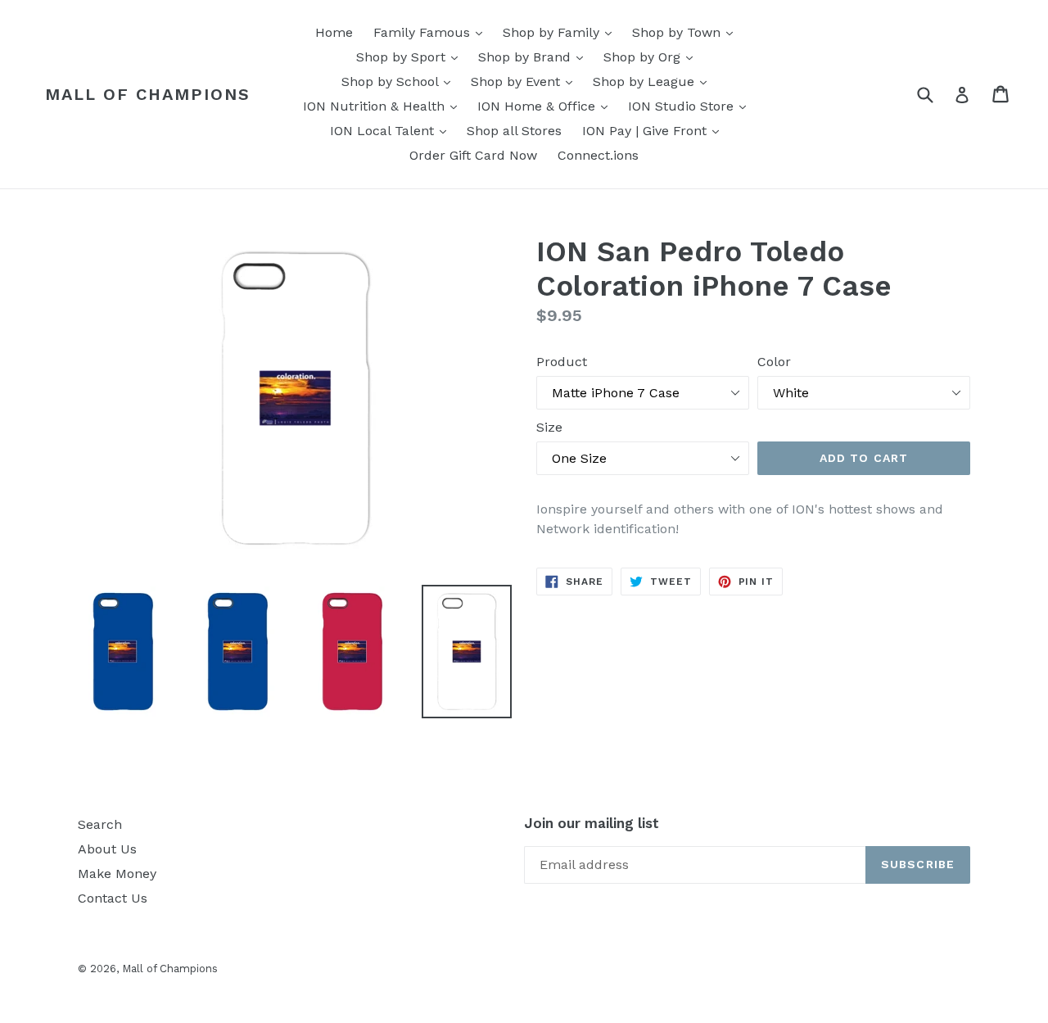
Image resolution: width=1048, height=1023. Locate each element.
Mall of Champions (148, 94)
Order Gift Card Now (473, 155)
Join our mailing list (591, 823)
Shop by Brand (534, 56)
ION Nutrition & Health (384, 105)
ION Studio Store (691, 105)
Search (100, 824)
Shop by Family (561, 32)
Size (549, 427)
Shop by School (399, 81)
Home (334, 32)
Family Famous (431, 32)
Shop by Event (525, 81)
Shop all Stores (514, 130)
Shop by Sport (411, 56)
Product (561, 361)
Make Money (117, 873)
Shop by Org (652, 56)
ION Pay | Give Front (654, 130)
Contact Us (112, 898)
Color (774, 361)
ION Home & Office (546, 105)
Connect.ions (598, 155)
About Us (107, 849)
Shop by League (654, 81)
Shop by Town (686, 32)
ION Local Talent (392, 130)
